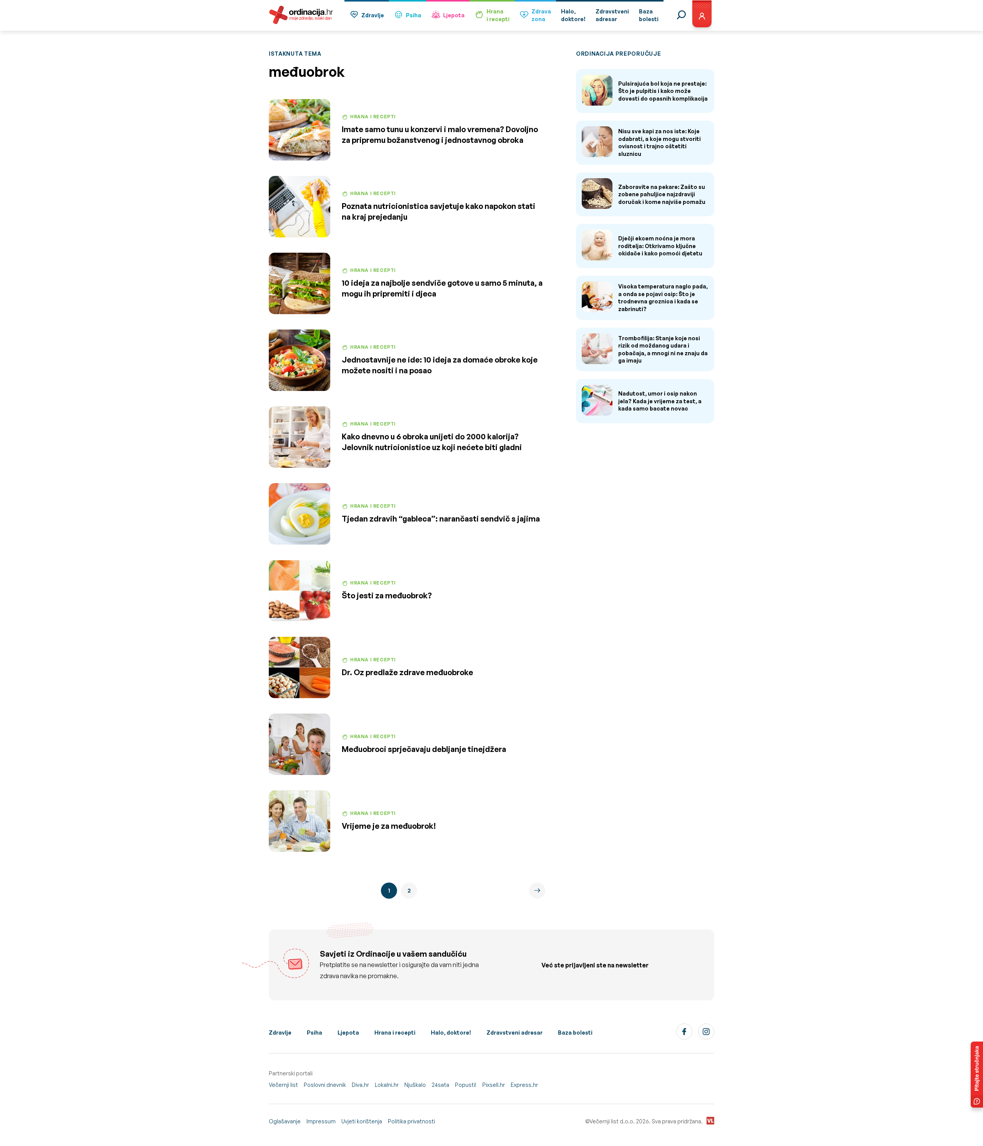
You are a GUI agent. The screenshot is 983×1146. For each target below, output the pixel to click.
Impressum (321, 1121)
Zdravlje (372, 15)
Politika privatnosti (411, 1121)
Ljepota (454, 15)
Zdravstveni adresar (515, 1032)
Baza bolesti (575, 1032)
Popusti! (466, 1084)
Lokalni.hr (387, 1084)
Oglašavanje (285, 1121)
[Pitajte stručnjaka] (977, 1075)
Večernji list (283, 1084)
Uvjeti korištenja (361, 1121)
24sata (440, 1084)
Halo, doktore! (451, 1032)
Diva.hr (360, 1084)
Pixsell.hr (493, 1084)
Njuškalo (415, 1084)
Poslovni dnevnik (325, 1084)
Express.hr (524, 1084)
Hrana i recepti (394, 1032)
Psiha (413, 15)
